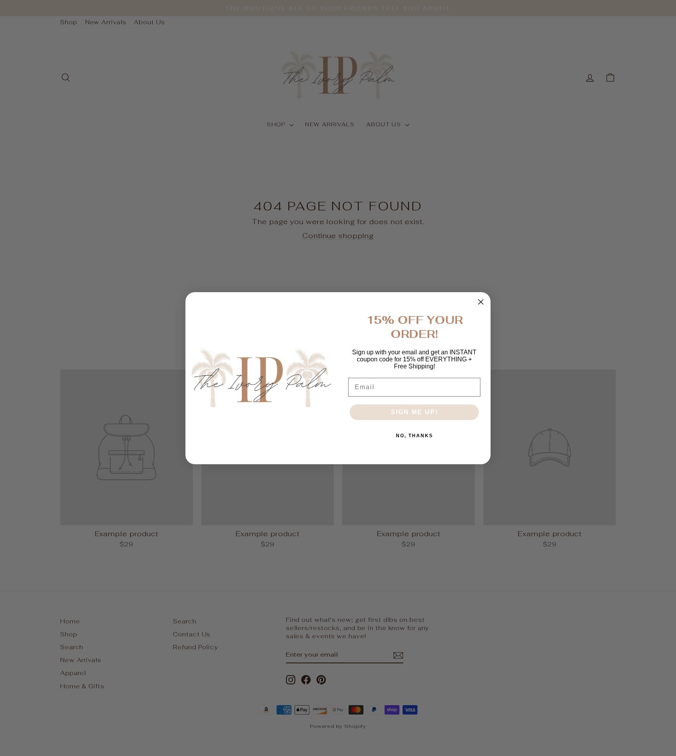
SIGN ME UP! (414, 412)
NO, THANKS (414, 435)
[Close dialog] (481, 302)
